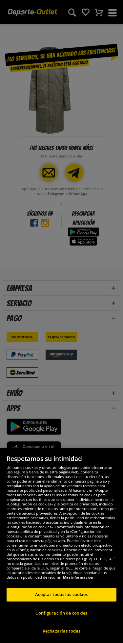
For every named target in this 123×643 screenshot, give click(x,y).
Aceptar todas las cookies (61, 594)
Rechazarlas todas (61, 631)
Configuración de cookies (61, 613)
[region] (61, 545)
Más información (78, 577)
